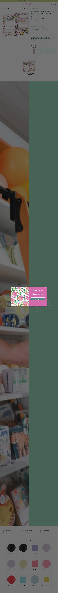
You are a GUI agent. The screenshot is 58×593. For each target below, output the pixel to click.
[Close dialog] (45, 287)
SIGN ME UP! (38, 299)
